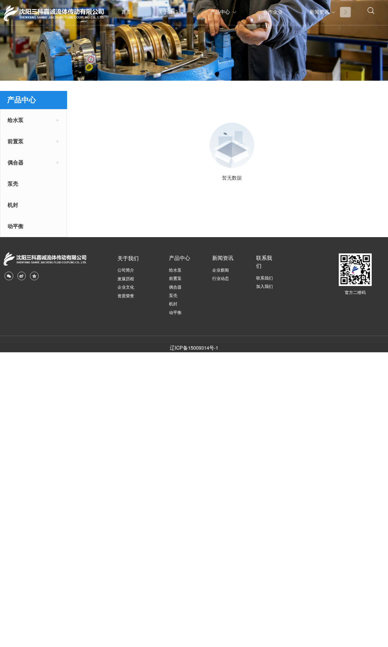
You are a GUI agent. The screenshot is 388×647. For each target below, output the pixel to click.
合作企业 (273, 12)
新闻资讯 (319, 12)
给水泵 (15, 120)
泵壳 (13, 184)
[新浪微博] (21, 276)
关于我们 (168, 12)
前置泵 (15, 141)
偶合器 (15, 162)
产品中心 (220, 12)
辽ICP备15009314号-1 (194, 347)
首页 (126, 12)
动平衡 (15, 226)
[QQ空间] (34, 276)
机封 (13, 205)
